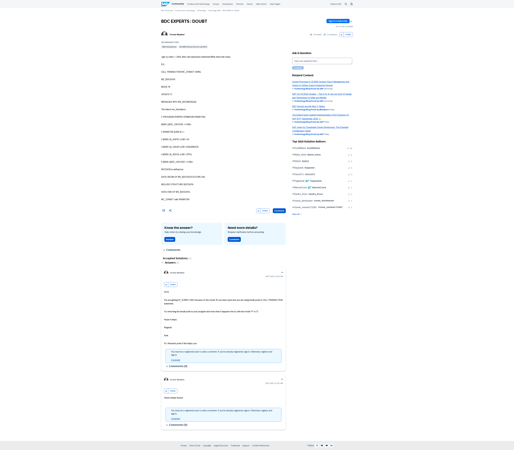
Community (178, 4)
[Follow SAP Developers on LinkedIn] (331, 445)
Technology (201, 11)
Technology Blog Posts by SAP (309, 89)
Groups (216, 4)
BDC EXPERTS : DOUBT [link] (231, 11)
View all (295, 214)
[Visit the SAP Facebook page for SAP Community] (317, 445)
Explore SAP (336, 4)
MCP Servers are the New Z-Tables (308, 106)
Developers (227, 4)
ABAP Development (169, 47)
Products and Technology (198, 4)
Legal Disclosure (221, 446)
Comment (279, 211)
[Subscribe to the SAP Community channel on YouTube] (327, 445)
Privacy (184, 446)
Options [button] (351, 21)
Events (250, 4)
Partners (240, 4)
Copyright (207, 446)
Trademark (235, 446)
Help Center (261, 4)
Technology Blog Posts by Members (311, 110)
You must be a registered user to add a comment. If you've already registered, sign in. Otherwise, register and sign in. (221, 353)
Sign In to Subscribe (338, 21)
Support (246, 446)
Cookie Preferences (260, 446)
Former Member (177, 34)
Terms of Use (194, 446)
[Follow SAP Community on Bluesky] (322, 445)
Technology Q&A (214, 11)
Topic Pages (275, 4)
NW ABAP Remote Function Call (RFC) (193, 47)
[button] (342, 34)
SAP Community (167, 11)
